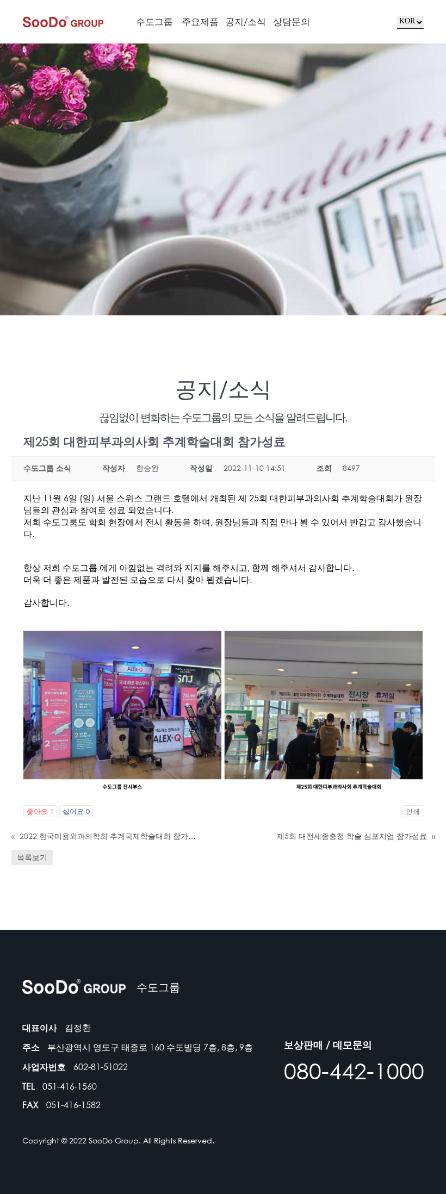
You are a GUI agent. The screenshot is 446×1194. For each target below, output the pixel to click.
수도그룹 (154, 21)
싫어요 (76, 811)
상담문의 (291, 21)
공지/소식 (245, 21)
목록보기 (32, 857)
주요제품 (200, 21)
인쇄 (413, 811)
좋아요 (40, 811)
